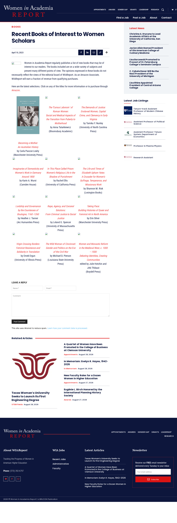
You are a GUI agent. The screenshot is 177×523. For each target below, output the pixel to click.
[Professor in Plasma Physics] (128, 145)
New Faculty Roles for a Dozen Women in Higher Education (82, 377)
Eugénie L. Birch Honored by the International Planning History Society (83, 392)
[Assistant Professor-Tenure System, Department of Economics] (128, 134)
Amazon (16, 90)
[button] (162, 9)
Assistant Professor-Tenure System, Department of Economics (148, 134)
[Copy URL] (100, 52)
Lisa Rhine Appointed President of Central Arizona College (145, 85)
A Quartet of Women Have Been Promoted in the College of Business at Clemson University (86, 347)
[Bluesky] (172, 9)
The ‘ (51, 107)
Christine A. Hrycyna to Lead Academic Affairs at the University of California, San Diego (144, 37)
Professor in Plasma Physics (148, 146)
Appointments (71, 354)
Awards (67, 400)
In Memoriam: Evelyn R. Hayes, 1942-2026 (86, 363)
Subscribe (155, 479)
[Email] (94, 52)
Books (16, 27)
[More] (107, 52)
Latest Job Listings (136, 100)
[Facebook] (81, 52)
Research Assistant (143, 157)
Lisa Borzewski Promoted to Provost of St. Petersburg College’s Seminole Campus (145, 62)
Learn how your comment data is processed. (67, 328)
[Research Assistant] (128, 157)
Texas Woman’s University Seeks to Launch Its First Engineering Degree (31, 396)
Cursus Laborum (60, 115)
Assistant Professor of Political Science (149, 122)
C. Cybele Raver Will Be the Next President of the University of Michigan (144, 74)
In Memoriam (70, 369)
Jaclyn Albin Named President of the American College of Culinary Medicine (146, 50)
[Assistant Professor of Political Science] (128, 122)
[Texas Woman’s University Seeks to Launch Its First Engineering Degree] (34, 365)
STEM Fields (17, 404)
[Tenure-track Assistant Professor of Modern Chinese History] (128, 110)
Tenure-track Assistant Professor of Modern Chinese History (148, 111)
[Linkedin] (87, 52)
